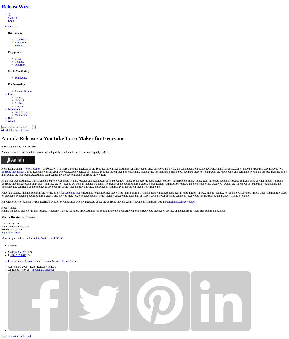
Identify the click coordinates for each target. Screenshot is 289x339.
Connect (19, 61)
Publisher (20, 64)
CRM (18, 58)
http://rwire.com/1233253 (49, 238)
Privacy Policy (15, 261)
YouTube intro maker (12, 171)
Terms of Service (51, 261)
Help (10, 118)
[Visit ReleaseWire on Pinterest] (160, 330)
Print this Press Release (16, 130)
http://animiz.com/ (10, 232)
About (11, 121)
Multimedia (21, 115)
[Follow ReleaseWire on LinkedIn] (221, 330)
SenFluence (21, 77)
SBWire (19, 45)
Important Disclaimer (43, 269)
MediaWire (20, 42)
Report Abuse (69, 261)
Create (18, 97)
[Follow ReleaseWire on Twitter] (99, 330)
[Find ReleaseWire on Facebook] (38, 330)
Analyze (19, 103)
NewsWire (20, 39)
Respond (19, 106)
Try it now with (16, 336)
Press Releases (22, 112)
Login (11, 20)
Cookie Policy (32, 261)
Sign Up (12, 17)
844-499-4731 (18, 252)
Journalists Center (24, 91)
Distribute (20, 100)
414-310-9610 (18, 255)
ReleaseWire (15, 7)
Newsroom (14, 109)
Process (12, 94)
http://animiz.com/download (180, 201)
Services (12, 26)
